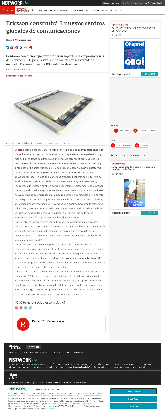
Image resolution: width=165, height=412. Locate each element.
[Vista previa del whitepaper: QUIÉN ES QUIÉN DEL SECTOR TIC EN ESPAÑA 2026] (135, 55)
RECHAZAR (133, 399)
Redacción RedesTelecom (19, 75)
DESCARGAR (149, 74)
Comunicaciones (92, 10)
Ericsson (19, 149)
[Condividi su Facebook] (17, 47)
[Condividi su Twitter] (21, 47)
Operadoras (41, 10)
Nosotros (13, 352)
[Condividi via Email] (12, 47)
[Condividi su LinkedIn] (7, 47)
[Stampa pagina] (31, 47)
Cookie (66, 352)
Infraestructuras (76, 10)
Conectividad (106, 10)
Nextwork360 (32, 364)
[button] (7, 10)
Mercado (63, 10)
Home (9, 40)
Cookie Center (78, 352)
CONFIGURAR (133, 391)
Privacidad (56, 352)
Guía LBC (118, 10)
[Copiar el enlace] (26, 47)
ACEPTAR (133, 406)
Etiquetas (24, 352)
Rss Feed (34, 352)
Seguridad (53, 10)
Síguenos (32, 346)
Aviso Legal (45, 352)
